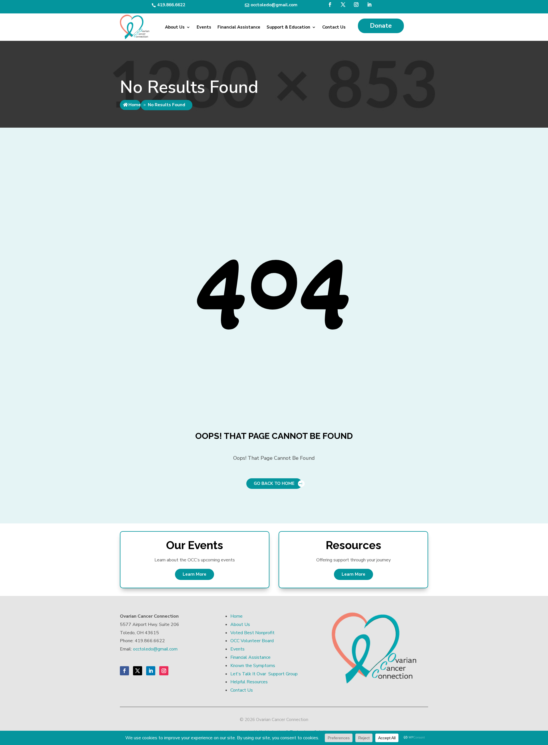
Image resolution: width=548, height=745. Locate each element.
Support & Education (288, 27)
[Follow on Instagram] (356, 4)
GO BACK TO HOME (274, 483)
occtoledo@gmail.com (274, 5)
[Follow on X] (343, 4)
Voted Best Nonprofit (252, 633)
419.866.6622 (171, 5)
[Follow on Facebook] (330, 4)
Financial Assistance (238, 27)
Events (204, 27)
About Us (175, 27)
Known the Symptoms (252, 665)
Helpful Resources (249, 682)
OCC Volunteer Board (252, 641)
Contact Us (334, 27)
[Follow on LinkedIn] (369, 4)
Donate (381, 25)
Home (134, 105)
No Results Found (166, 105)
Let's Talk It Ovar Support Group (264, 674)
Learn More (194, 574)
